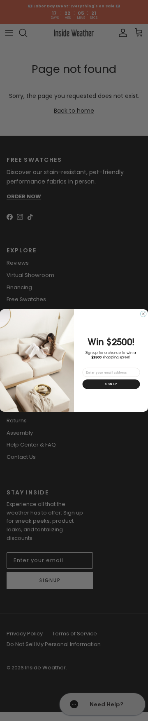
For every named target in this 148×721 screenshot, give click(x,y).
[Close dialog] (143, 314)
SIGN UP (111, 384)
